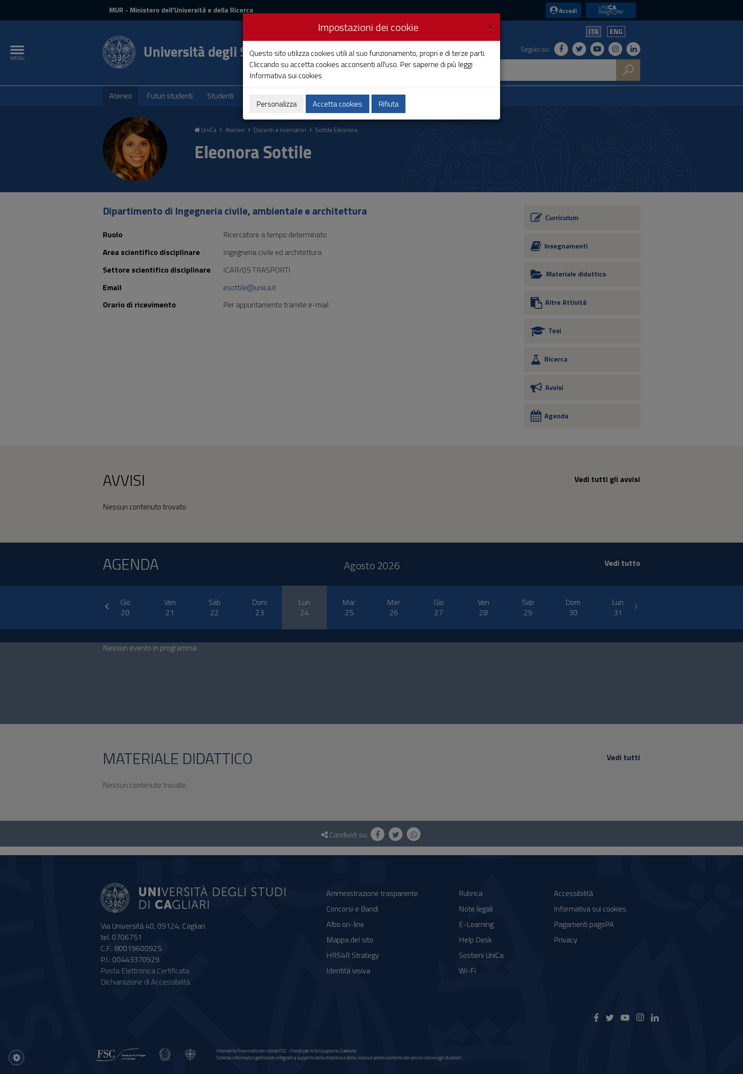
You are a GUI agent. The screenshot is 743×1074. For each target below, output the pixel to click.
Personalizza (276, 104)
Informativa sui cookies (285, 75)
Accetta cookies (337, 104)
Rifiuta (388, 104)
